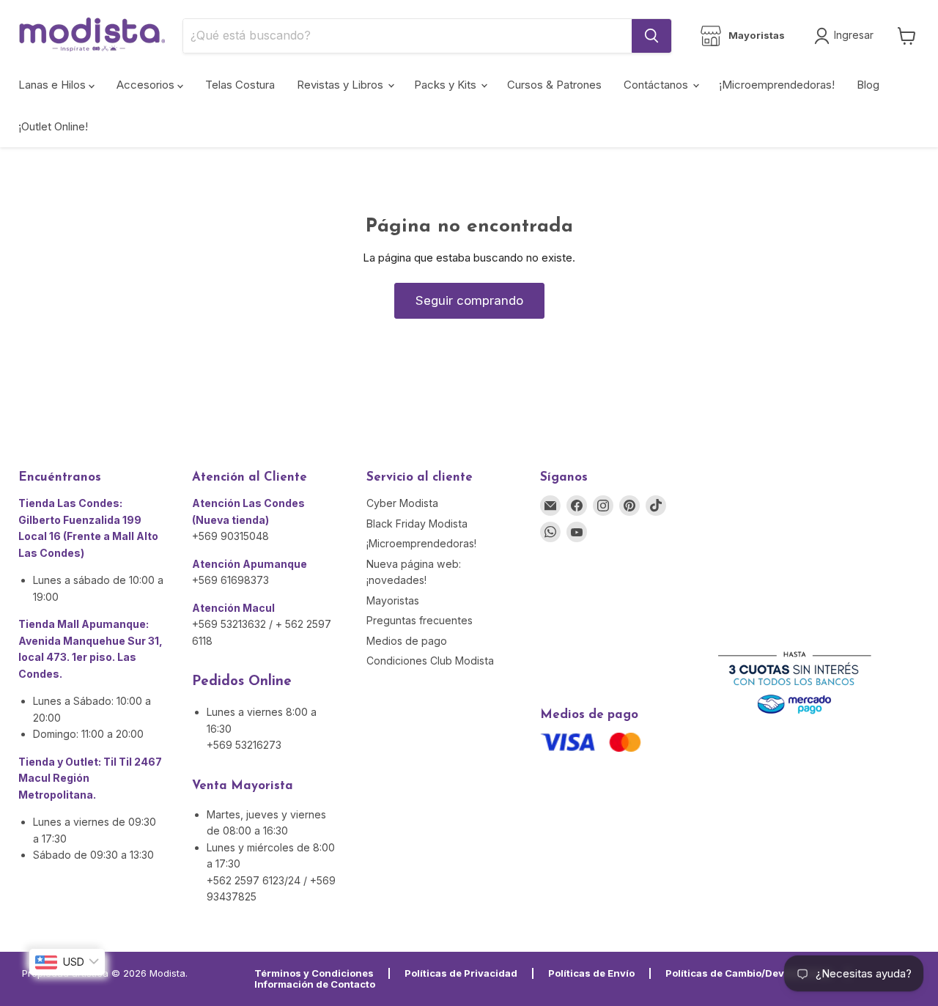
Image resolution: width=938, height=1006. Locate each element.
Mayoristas (392, 600)
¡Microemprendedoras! (777, 85)
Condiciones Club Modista (430, 660)
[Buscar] (651, 36)
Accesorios (147, 85)
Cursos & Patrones (554, 85)
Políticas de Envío (591, 973)
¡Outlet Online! (53, 126)
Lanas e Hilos (53, 85)
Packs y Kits (446, 85)
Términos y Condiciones (314, 973)
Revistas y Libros (341, 85)
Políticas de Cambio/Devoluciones (748, 973)
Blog (868, 85)
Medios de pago (406, 641)
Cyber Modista (402, 503)
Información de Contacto (314, 984)
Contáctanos (657, 85)
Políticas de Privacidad (461, 973)
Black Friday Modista (417, 523)
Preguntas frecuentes (419, 620)
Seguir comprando (469, 300)
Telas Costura (240, 85)
